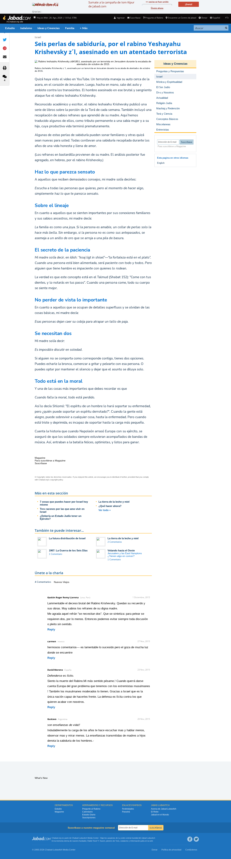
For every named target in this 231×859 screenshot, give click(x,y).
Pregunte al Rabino (154, 17)
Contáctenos (191, 850)
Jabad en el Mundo (160, 814)
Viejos (66, 582)
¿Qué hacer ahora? (109, 506)
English (160, 163)
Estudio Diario (88, 814)
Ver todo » (104, 510)
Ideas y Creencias (48, 28)
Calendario (87, 812)
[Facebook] (189, 839)
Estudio (10, 28)
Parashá (126, 812)
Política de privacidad (171, 850)
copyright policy (56, 480)
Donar (204, 17)
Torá (117, 841)
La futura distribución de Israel (67, 538)
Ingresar (120, 17)
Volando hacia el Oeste (121, 550)
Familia (69, 28)
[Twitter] (196, 839)
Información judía (137, 841)
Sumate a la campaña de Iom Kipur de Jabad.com (111, 4)
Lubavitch (83, 838)
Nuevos (58, 582)
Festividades (128, 809)
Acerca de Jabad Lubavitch (163, 809)
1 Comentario (55, 554)
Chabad (75, 838)
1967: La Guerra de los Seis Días (68, 550)
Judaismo (124, 841)
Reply (51, 629)
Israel (38, 37)
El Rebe (155, 812)
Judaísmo (26, 28)
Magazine (59, 812)
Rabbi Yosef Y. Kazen (96, 841)
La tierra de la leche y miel (113, 501)
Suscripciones (88, 817)
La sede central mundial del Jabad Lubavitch (136, 838)
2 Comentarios (115, 542)
